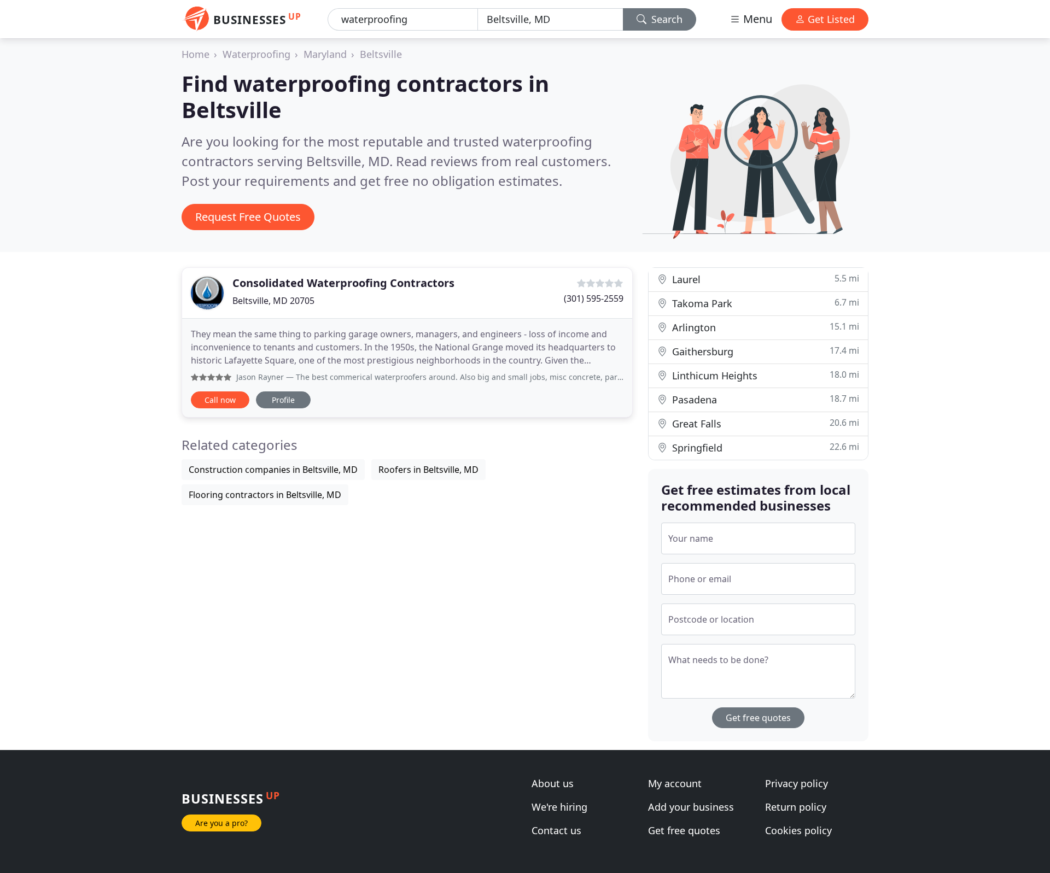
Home (195, 54)
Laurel (764, 279)
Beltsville (381, 54)
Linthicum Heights (764, 375)
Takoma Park (764, 303)
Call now (220, 400)
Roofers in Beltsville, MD (428, 470)
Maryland (325, 54)
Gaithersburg (764, 351)
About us (553, 783)
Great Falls (764, 423)
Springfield (764, 447)
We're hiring (559, 806)
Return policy (795, 806)
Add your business (691, 806)
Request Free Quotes (248, 216)
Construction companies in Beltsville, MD (273, 470)
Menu (756, 18)
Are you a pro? (221, 823)
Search (665, 19)
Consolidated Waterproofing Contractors (343, 283)
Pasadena (764, 399)
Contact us (556, 830)
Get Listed (830, 19)
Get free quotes (758, 718)
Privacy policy (796, 783)
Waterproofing (256, 54)
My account (675, 783)
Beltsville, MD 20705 (273, 301)
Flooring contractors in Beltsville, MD (265, 495)
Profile (283, 400)
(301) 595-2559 (593, 298)
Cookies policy (798, 830)
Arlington (764, 327)
